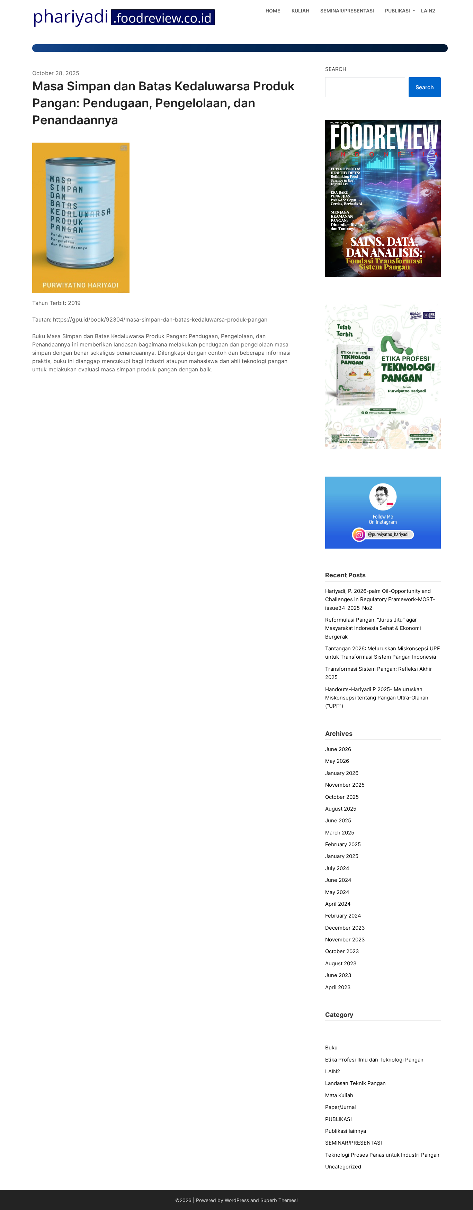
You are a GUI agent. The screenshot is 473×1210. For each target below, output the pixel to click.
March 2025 (339, 832)
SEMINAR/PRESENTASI (347, 10)
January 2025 (341, 856)
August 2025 (340, 808)
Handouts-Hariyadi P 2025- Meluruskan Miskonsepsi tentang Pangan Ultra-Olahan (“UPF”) (376, 698)
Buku (331, 1047)
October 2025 (342, 797)
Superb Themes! (279, 1200)
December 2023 (345, 927)
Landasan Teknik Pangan (355, 1083)
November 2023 (345, 939)
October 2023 (342, 951)
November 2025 (345, 785)
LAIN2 (428, 10)
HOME (273, 10)
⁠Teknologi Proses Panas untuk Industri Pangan (382, 1155)
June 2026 (338, 749)
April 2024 (338, 904)
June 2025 (338, 820)
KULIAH (300, 10)
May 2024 (337, 892)
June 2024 (338, 880)
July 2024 (337, 868)
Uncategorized (343, 1166)
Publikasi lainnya (345, 1131)
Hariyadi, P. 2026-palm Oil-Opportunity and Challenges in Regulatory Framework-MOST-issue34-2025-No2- (380, 599)
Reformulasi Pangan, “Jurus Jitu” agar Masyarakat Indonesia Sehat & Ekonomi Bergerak (373, 628)
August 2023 (341, 963)
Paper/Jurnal (340, 1107)
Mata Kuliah (339, 1095)
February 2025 (343, 844)
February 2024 (343, 915)
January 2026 (341, 773)
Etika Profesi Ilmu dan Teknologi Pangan (374, 1059)
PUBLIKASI (397, 10)
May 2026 (337, 761)
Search (335, 69)
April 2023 (338, 987)
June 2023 (338, 975)
